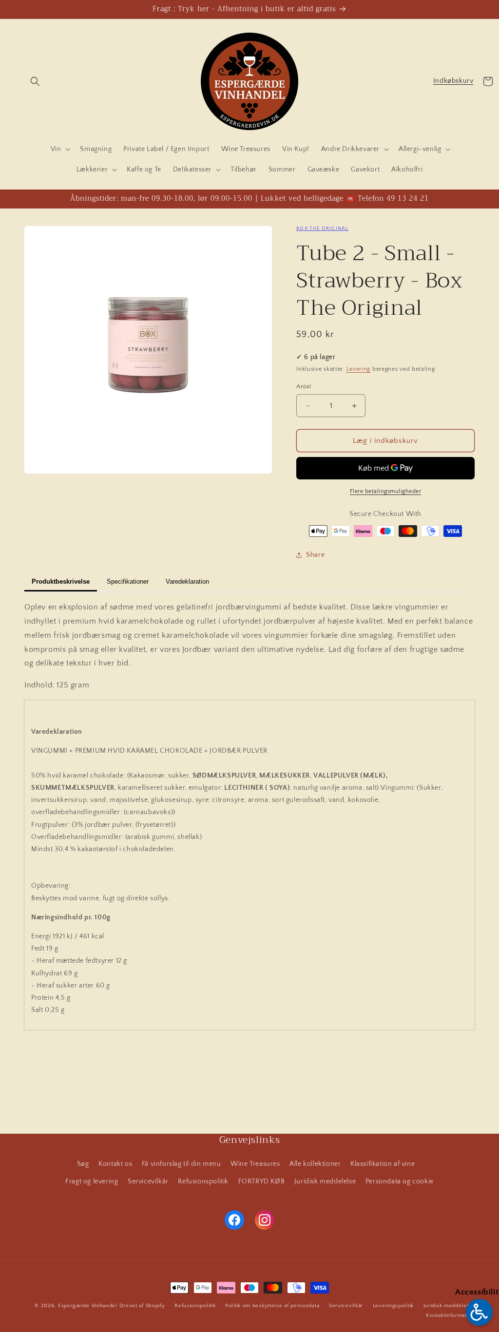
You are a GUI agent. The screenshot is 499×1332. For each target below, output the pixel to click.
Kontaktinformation (450, 1315)
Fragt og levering (91, 1181)
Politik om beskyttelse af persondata (272, 1306)
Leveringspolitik (393, 1306)
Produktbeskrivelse (61, 581)
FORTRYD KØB (261, 1181)
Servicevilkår (148, 1181)
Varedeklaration (187, 581)
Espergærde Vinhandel (87, 1306)
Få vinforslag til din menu (181, 1164)
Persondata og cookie (399, 1181)
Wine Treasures (255, 1164)
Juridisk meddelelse (325, 1181)
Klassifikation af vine (382, 1164)
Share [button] (315, 555)
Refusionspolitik (203, 1181)
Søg (83, 1164)
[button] (35, 81)
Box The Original (322, 228)
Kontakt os (115, 1164)
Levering (358, 369)
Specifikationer (128, 581)
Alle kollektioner (315, 1164)
